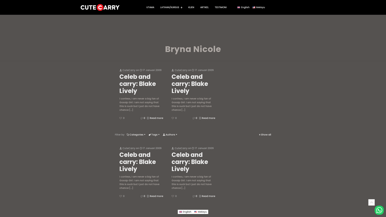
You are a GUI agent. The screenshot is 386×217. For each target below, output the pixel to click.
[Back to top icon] (371, 202)
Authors (170, 134)
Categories (136, 134)
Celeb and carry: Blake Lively (137, 83)
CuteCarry (128, 70)
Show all (266, 134)
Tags (154, 134)
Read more (156, 118)
